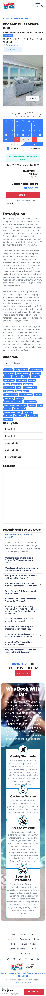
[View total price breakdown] (37, 171)
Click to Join (23, 673)
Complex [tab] (17, 363)
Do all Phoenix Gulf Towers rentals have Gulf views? (21, 592)
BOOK (22, 195)
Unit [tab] (7, 363)
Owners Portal (23, 953)
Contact (32, 948)
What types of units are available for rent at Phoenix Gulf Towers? (22, 569)
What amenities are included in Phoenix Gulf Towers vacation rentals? (19, 560)
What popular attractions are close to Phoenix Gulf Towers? (21, 576)
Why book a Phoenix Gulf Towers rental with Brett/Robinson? (20, 650)
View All (33, 99)
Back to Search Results (17, 18)
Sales (36, 939)
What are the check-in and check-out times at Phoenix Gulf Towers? (21, 584)
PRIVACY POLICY (23, 982)
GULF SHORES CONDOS (13, 973)
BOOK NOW (33, 991)
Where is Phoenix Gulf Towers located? (19, 535)
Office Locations (17, 948)
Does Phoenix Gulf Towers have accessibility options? (20, 620)
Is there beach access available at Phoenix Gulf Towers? (20, 599)
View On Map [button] (11, 45)
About (12, 944)
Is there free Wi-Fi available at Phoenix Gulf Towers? (18, 643)
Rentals (22, 934)
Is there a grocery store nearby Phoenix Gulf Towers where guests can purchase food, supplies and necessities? (21, 610)
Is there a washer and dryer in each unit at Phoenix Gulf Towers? (21, 635)
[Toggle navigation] (37, 5)
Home (12, 934)
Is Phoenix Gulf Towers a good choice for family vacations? (19, 627)
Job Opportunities (27, 944)
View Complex (12, 50)
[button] (23, 80)
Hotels (33, 934)
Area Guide (25, 939)
